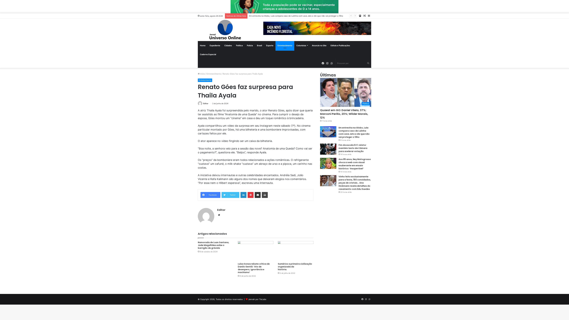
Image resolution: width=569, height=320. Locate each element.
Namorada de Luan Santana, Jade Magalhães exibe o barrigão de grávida (213, 245)
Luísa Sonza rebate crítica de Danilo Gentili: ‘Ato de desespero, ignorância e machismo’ (254, 268)
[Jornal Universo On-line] (225, 30)
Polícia (250, 45)
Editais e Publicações (340, 45)
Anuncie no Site (319, 45)
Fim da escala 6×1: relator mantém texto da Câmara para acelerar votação (353, 148)
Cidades (228, 45)
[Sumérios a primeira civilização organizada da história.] (295, 251)
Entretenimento (285, 45)
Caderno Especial (208, 54)
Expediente (215, 45)
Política (239, 45)
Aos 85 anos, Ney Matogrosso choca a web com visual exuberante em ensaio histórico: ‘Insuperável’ (355, 164)
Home (203, 45)
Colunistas (301, 45)
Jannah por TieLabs (257, 299)
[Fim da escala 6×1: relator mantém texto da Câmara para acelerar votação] (328, 149)
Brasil (259, 45)
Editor (205, 103)
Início (202, 74)
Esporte (269, 45)
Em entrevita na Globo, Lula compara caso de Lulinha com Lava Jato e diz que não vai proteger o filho (296, 16)
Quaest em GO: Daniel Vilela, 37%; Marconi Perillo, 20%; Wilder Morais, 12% (344, 113)
